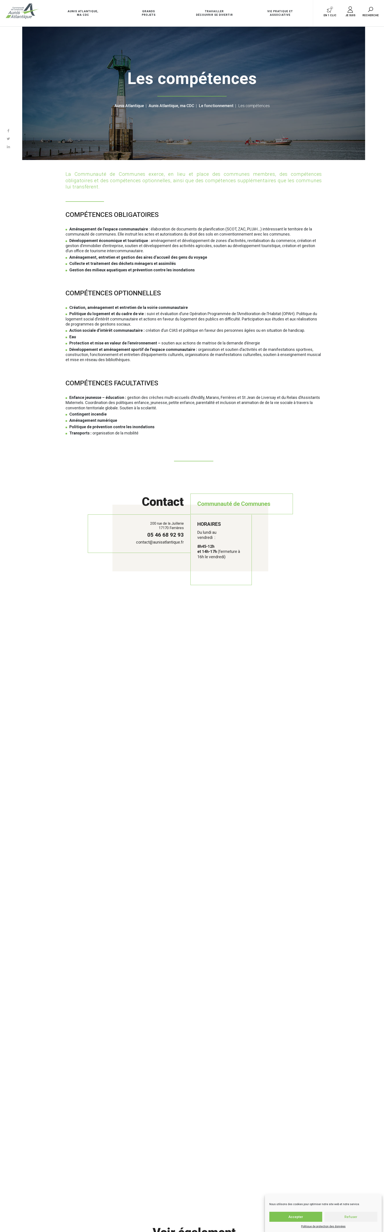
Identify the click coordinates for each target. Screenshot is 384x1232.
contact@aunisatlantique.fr (160, 542)
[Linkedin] (8, 147)
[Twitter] (8, 139)
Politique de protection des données (323, 1226)
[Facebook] (8, 131)
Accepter (295, 1217)
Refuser (350, 1217)
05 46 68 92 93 (165, 535)
